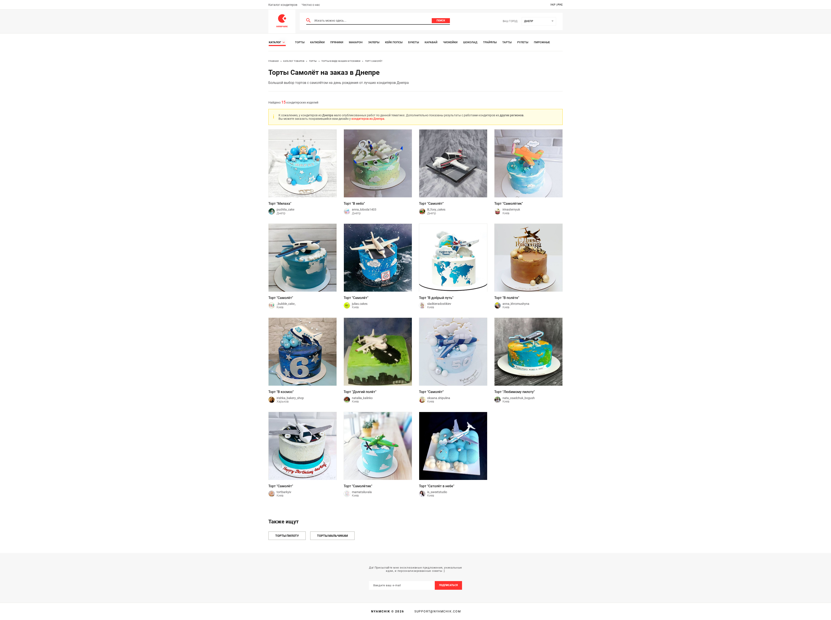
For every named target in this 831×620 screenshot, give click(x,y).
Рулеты (522, 42)
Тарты (507, 42)
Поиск (440, 20)
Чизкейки (450, 42)
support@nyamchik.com (437, 611)
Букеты (413, 42)
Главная (273, 61)
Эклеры (373, 42)
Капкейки (317, 42)
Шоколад (470, 42)
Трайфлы (490, 42)
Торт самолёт (374, 61)
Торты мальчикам (332, 535)
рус (560, 4)
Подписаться (448, 585)
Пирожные (542, 42)
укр (553, 4)
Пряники (336, 42)
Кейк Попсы (394, 42)
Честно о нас (311, 4)
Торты (299, 42)
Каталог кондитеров (282, 4)
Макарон (355, 42)
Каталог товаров (293, 61)
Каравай (431, 42)
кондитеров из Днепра (367, 118)
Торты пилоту (287, 535)
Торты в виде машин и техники (340, 61)
